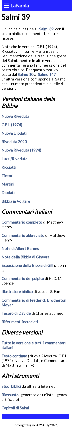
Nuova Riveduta (15, 116)
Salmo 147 (47, 74)
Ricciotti (9, 167)
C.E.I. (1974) (12, 124)
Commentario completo (22, 222)
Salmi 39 (46, 29)
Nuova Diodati (14, 133)
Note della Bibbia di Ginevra (25, 257)
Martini (8, 184)
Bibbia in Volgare (16, 201)
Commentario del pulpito (23, 278)
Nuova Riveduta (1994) (21, 150)
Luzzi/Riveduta (14, 158)
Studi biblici (11, 386)
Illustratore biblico (17, 291)
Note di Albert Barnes (20, 248)
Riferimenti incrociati (20, 321)
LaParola (20, 5)
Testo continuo (14, 356)
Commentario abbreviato (23, 235)
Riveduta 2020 (14, 141)
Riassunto (10, 394)
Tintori (7, 175)
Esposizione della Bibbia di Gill (27, 265)
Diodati (8, 192)
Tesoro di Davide (16, 313)
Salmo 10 (25, 74)
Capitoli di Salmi (15, 407)
